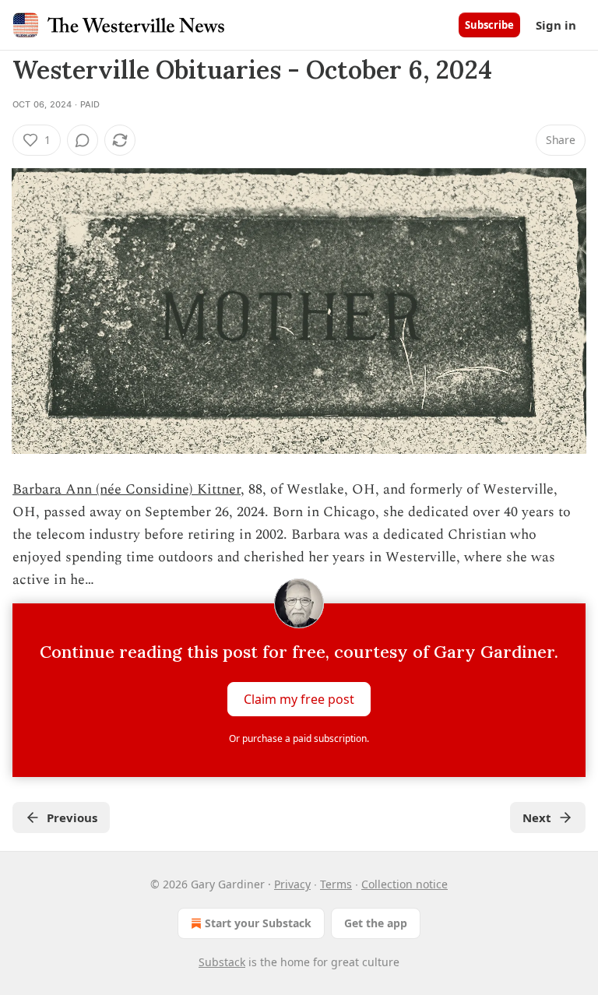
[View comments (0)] (82, 140)
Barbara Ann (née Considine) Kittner (126, 489)
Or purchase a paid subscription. (299, 738)
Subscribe (489, 25)
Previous (72, 817)
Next (536, 817)
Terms (336, 884)
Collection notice (404, 884)
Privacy (292, 884)
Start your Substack (258, 923)
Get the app (375, 923)
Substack (222, 962)
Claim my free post (299, 699)
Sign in (556, 25)
